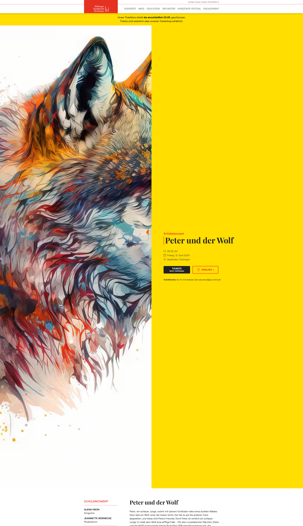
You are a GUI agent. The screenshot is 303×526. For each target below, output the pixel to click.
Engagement (211, 8)
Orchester (168, 8)
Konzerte (130, 8)
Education (153, 8)
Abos (141, 8)
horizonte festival (189, 8)
